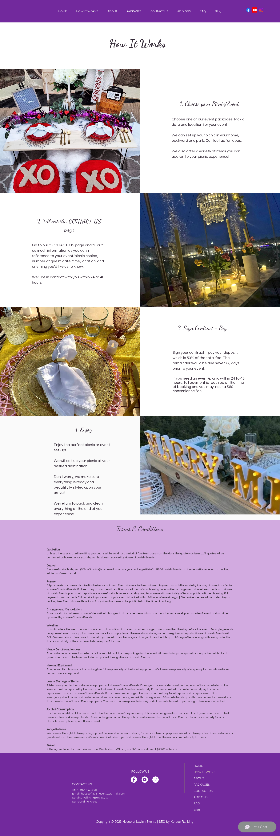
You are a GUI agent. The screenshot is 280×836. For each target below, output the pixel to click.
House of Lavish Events (139, 821)
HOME (198, 766)
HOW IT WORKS (205, 772)
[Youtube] (254, 10)
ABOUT (199, 778)
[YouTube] (145, 779)
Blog (197, 809)
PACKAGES (202, 784)
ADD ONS (200, 797)
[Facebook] (248, 10)
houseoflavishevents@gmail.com (103, 793)
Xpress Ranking (182, 821)
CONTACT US (203, 791)
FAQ (197, 803)
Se (73, 797)
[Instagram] (261, 10)
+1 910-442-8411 (87, 789)
